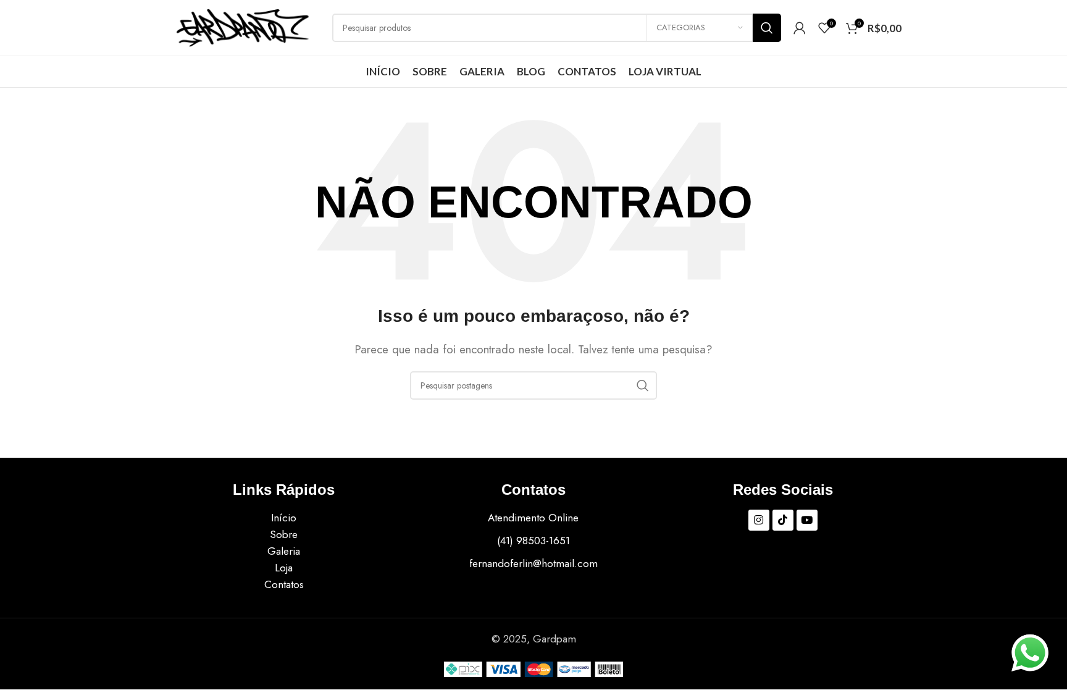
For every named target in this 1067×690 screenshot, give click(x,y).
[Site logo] (242, 26)
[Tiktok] (782, 520)
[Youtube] (807, 520)
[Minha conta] (799, 27)
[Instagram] (758, 520)
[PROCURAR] (767, 28)
